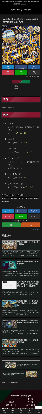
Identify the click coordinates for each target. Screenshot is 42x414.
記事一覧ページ (11, 405)
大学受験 (6, 195)
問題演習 (14, 198)
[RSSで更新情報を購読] (30, 224)
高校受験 (20, 195)
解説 (16, 89)
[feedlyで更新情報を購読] (11, 224)
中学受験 (31, 399)
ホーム (11, 399)
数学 (13, 195)
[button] (34, 72)
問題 (16, 86)
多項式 (22, 198)
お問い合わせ (30, 405)
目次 (18, 81)
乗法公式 (6, 198)
